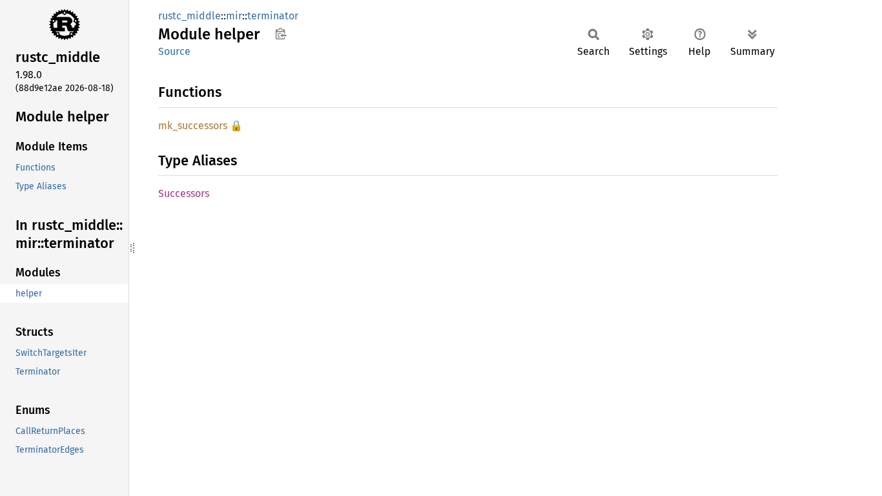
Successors (183, 193)
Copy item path (280, 34)
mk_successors (192, 125)
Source (174, 51)
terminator (272, 16)
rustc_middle (189, 16)
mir (234, 16)
